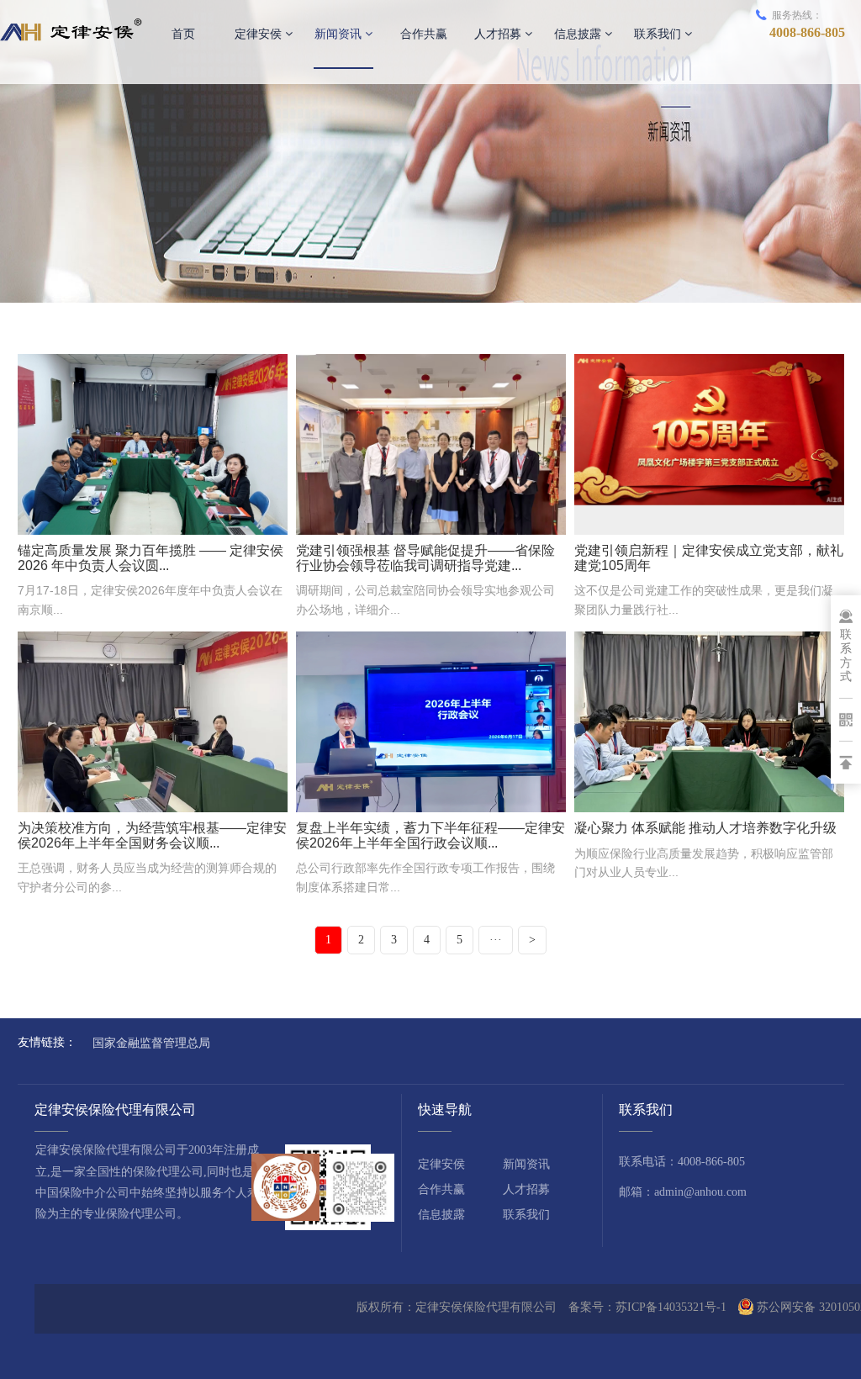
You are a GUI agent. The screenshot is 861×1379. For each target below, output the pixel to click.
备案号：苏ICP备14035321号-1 (647, 1307)
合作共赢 (423, 33)
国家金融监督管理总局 (151, 1042)
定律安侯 (260, 33)
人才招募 (499, 33)
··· (495, 939)
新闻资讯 (339, 33)
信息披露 (579, 33)
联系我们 (659, 33)
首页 (183, 33)
